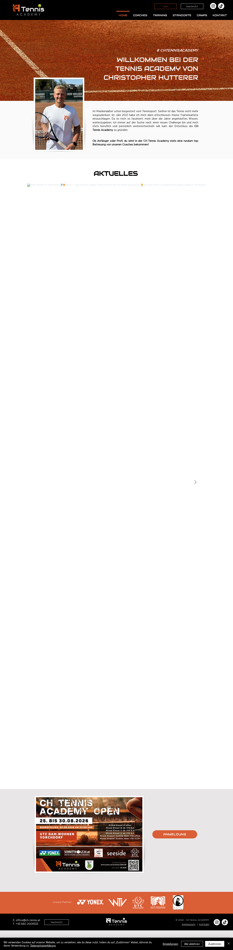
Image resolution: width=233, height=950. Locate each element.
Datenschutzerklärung (43, 945)
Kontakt (204, 924)
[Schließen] (228, 944)
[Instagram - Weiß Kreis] (213, 6)
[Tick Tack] (221, 6)
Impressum (188, 924)
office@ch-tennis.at (28, 920)
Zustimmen (214, 944)
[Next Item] (195, 482)
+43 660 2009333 (27, 924)
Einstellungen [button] (170, 944)
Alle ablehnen (192, 944)
